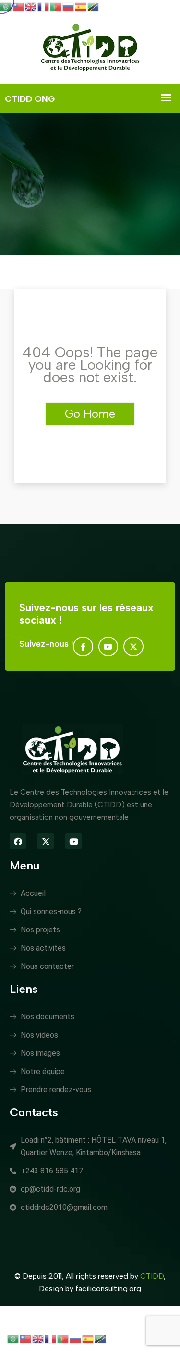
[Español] (81, 6)
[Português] (56, 6)
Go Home (90, 414)
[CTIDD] (90, 48)
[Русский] (68, 6)
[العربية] (6, 6)
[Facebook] (18, 841)
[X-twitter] (133, 647)
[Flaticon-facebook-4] (83, 647)
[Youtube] (108, 647)
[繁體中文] (18, 6)
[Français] (43, 6)
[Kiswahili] (93, 6)
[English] (31, 6)
